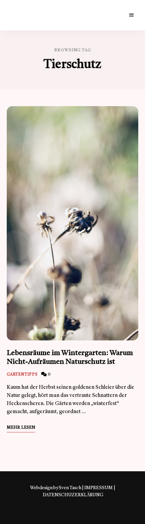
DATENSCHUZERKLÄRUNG (73, 495)
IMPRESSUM (98, 488)
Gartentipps (22, 375)
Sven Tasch (70, 488)
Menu (131, 15)
